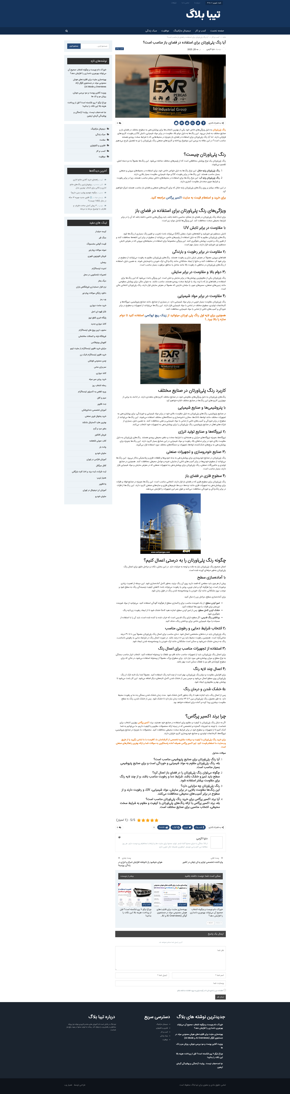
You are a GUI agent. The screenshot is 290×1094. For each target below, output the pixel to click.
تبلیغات (173, 2)
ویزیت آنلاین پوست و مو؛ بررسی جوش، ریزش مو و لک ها (89, 94)
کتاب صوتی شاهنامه (97, 441)
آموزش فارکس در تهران (96, 459)
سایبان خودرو (100, 453)
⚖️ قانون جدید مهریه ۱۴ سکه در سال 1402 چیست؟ (87, 199)
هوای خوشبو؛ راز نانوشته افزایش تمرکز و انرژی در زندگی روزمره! (140, 863)
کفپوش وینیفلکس (98, 342)
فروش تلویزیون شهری (97, 256)
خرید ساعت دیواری (98, 305)
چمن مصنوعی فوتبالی (97, 361)
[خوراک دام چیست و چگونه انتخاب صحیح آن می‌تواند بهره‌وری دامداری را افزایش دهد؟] (206, 894)
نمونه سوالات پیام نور (97, 250)
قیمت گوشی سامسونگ (96, 244)
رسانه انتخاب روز (99, 385)
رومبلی (103, 262)
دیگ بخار (102, 281)
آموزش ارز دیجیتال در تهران (94, 490)
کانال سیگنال (101, 466)
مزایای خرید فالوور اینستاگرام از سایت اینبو (88, 348)
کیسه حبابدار (100, 231)
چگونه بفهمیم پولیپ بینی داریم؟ (84, 192)
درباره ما (197, 2)
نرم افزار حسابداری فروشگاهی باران (91, 287)
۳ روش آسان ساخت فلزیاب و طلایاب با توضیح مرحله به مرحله (89, 207)
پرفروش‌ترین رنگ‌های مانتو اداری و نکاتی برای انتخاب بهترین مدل (88, 186)
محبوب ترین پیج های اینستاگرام (92, 330)
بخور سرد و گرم (99, 429)
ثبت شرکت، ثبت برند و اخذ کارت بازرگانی (89, 472)
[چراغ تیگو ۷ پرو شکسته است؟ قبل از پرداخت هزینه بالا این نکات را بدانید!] (134, 894)
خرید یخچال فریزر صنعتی (95, 416)
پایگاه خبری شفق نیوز (97, 318)
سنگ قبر (102, 238)
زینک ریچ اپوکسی (156, 315)
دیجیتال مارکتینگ (182, 31)
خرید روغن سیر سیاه (97, 379)
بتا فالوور (102, 484)
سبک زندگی (151, 31)
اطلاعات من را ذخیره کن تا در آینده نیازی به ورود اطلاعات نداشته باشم (200, 990)
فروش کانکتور (100, 435)
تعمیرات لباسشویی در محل (95, 275)
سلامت (102, 140)
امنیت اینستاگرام (99, 268)
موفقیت (165, 31)
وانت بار (102, 447)
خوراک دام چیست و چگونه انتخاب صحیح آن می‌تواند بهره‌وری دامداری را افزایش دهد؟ (87, 71)
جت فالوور (101, 404)
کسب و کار (200, 31)
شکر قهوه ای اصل (98, 312)
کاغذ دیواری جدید (98, 324)
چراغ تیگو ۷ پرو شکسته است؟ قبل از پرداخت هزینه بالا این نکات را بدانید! (87, 104)
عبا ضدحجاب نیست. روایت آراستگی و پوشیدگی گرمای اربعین (90, 114)
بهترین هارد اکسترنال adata (94, 422)
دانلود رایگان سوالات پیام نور (94, 293)
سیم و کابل (101, 398)
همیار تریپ (101, 478)
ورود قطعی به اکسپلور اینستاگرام (92, 392)
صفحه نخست (217, 31)
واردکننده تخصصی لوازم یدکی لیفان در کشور (203, 862)
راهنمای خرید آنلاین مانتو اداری (85, 179)
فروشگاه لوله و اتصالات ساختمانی (92, 336)
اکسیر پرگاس (174, 197)
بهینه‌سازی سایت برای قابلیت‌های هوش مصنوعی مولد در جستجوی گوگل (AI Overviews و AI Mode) (89, 83)
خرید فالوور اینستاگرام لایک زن (93, 355)
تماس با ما (185, 2)
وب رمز (103, 299)
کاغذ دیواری (101, 373)
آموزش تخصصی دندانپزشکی (94, 410)
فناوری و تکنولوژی (97, 145)
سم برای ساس (100, 367)
